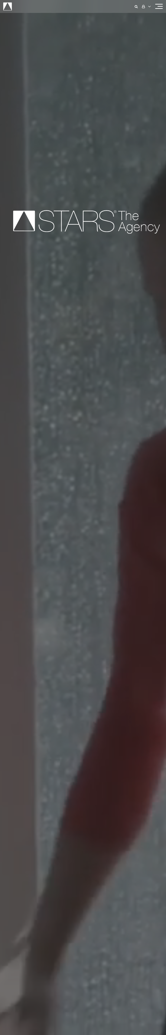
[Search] (137, 6)
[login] (146, 6)
